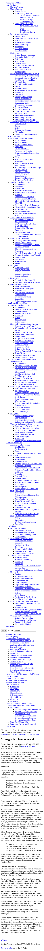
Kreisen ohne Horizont (23, 624)
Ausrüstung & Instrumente (20, 182)
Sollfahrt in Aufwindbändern (25, 368)
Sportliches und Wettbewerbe (21, 655)
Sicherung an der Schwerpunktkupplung (23, 558)
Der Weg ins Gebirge (18, 528)
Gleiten (17, 157)
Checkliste (19, 95)
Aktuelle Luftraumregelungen (21, 651)
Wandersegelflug (12, 637)
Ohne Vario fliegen (22, 437)
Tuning (17, 126)
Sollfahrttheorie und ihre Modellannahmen (24, 221)
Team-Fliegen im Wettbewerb (26, 501)
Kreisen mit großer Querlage (25, 620)
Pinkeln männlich (21, 49)
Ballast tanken (20, 322)
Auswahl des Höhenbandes (25, 389)
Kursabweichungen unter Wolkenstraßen (24, 400)
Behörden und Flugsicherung (21, 670)
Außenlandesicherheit (23, 99)
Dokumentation (21, 478)
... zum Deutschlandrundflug (16, 303)
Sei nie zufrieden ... (22, 149)
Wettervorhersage (16, 662)
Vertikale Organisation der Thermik (28, 253)
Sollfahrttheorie (20, 364)
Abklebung (19, 92)
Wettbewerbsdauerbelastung (25, 522)
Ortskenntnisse (20, 537)
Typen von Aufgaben (23, 466)
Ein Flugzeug (20, 36)
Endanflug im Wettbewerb (24, 499)
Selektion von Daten (22, 714)
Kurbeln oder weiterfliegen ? (25, 326)
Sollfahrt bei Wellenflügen (24, 599)
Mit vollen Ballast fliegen (24, 434)
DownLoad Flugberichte (19, 722)
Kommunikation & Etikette (25, 355)
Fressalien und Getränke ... (25, 84)
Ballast (17, 86)
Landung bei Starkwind (24, 587)
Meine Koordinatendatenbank (26, 712)
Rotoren (18, 263)
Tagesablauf (19, 493)
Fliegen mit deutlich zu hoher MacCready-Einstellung (26, 431)
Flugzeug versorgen (22, 109)
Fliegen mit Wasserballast (24, 339)
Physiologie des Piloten (23, 13)
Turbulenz (19, 547)
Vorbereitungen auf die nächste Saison (24, 122)
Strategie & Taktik (17, 491)
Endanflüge (19, 299)
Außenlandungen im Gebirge (26, 591)
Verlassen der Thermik (23, 151)
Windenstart (19, 61)
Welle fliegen (20, 595)
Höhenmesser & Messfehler (25, 193)
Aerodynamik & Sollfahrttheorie (22, 218)
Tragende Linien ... (22, 391)
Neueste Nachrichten (13, 634)
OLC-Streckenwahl (22, 409)
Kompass (18, 195)
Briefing (18, 574)
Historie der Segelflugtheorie (16, 678)
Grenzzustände (20, 295)
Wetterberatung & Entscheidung (27, 76)
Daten (17, 128)
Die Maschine (20, 184)
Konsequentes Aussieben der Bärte (28, 426)
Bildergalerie (10, 726)
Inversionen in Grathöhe (24, 549)
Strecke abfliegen (21, 276)
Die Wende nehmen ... (23, 507)
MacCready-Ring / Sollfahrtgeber (27, 207)
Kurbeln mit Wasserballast (24, 341)
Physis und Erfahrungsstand (25, 535)
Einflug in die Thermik (23, 332)
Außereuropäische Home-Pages (22, 645)
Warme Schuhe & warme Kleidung (28, 566)
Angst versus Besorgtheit (29, 26)
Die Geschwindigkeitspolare (25, 224)
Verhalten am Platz (22, 67)
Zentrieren (19, 147)
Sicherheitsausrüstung (23, 42)
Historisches (14, 653)
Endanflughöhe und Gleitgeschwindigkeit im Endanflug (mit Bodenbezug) (28, 234)
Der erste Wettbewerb (23, 457)
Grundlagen (14, 687)
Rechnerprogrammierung (24, 420)
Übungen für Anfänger (18, 284)
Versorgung (19, 47)
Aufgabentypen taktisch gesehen (27, 495)
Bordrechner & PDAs (23, 313)
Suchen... (10, 630)
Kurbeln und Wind (22, 347)
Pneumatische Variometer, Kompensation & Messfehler (25, 198)
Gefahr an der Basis (22, 349)
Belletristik (14, 701)
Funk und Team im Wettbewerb (26, 480)
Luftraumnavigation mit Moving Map (29, 422)
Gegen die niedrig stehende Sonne (27, 585)
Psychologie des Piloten (24, 24)
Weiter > (4, 940)
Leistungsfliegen (16, 695)
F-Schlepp (19, 59)
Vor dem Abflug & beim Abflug (27, 482)
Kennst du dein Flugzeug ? (25, 55)
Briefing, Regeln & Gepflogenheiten (28, 464)
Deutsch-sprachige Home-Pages (22, 641)
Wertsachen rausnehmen (24, 105)
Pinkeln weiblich (21, 51)
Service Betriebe (16, 647)
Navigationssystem (22, 449)
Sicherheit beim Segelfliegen (16, 680)
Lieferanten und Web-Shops (20, 659)
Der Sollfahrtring (21, 226)
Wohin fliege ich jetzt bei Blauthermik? (24, 164)
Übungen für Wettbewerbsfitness (22, 516)
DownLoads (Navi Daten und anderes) (20, 705)
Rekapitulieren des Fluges (24, 115)
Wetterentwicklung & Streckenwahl (28, 614)
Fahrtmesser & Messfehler (24, 190)
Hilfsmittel (19, 316)
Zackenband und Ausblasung (26, 382)
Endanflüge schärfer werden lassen (28, 441)
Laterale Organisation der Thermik (28, 255)
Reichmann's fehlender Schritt (26, 366)
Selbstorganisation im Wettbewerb (27, 468)
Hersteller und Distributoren (20, 657)
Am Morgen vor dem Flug (25, 80)
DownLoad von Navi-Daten (25, 720)
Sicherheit (14, 699)
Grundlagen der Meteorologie (26, 241)
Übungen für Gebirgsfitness (20, 616)
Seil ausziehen (20, 63)
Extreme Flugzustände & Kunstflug (28, 351)
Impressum (10, 626)
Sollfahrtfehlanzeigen (23, 376)
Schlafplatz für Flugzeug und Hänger (28, 453)
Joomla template (7, 948)
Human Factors (16, 9)
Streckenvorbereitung (23, 274)
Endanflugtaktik (21, 176)
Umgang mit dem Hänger (24, 65)
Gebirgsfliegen (15, 697)
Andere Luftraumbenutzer (24, 553)
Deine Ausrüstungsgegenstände (26, 38)
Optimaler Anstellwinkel (24, 378)
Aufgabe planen (21, 88)
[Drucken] (23, 746)
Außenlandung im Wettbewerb (26, 489)
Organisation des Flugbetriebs (26, 78)
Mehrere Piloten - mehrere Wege (27, 428)
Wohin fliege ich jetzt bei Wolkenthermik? (24, 160)
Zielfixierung (24, 30)
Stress (22, 28)
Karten (17, 272)
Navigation (14, 266)
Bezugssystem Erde (22, 270)
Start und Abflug (21, 476)
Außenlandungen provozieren (26, 301)
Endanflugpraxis (21, 487)
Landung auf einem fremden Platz (27, 101)
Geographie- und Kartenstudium (27, 134)
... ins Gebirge (11, 526)
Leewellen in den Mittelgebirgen (22, 668)
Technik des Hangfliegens (24, 178)
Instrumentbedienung (23, 130)
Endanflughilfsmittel (22, 211)
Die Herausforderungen (24, 541)
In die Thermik (20, 140)
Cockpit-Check (20, 124)
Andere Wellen (20, 261)
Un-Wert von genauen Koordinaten (28, 710)
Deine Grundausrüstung (19, 34)
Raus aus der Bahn (22, 103)
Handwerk (14, 455)
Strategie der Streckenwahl (25, 280)
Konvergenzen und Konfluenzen (27, 393)
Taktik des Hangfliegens (24, 578)
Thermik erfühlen (21, 143)
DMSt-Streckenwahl (22, 407)
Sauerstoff (19, 543)
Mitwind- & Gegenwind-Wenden (27, 395)
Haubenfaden (20, 188)
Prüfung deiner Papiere (23, 97)
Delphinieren (20, 336)
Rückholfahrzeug (21, 45)
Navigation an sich (22, 268)
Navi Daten (14, 707)
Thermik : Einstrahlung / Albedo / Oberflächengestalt (27, 246)
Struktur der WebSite (13, 3)
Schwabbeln (19, 439)
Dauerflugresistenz (27, 22)
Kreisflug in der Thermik (24, 145)
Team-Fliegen (20, 353)
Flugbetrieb (14, 53)
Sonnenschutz (20, 568)
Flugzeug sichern (21, 107)
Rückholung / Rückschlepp (25, 120)
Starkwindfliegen (21, 580)
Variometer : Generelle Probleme (27, 205)
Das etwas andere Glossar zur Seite (19, 703)
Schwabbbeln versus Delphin (26, 370)
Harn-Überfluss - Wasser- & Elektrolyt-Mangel (30, 16)
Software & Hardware (18, 649)
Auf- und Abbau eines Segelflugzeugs (23, 71)
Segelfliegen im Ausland (15, 682)
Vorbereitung (20, 459)
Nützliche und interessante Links (18, 639)
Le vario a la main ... (22, 172)
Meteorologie (20, 132)
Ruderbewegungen (22, 174)
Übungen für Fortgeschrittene (21, 424)
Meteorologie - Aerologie (19, 238)
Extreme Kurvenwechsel (24, 618)
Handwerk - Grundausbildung (21, 138)
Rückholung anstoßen (23, 117)
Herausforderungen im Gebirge (21, 539)
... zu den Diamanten (13, 136)
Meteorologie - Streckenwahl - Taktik (24, 386)
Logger (17, 451)
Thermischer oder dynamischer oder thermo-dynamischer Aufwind (28, 611)
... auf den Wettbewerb (14, 443)
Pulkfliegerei (19, 484)
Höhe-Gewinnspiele (22, 286)
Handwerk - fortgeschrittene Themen (24, 324)
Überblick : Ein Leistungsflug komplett (24, 74)
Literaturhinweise (12, 685)
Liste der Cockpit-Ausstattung (26, 309)
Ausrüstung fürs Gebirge (19, 555)
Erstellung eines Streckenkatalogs (27, 282)
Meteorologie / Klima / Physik (21, 664)
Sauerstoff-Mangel (26, 20)
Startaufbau (19, 474)
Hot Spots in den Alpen (23, 551)
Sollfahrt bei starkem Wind (25, 374)
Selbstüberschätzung (27, 32)
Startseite (4, 734)
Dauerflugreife (20, 291)
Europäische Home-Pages (19, 643)
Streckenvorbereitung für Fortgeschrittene (24, 417)
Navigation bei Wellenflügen (25, 597)
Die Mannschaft (21, 462)
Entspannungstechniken (24, 357)
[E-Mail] (32, 746)
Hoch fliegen (20, 397)
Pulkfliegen (19, 520)
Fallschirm (19, 186)
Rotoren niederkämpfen (24, 622)
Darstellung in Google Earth (25, 716)
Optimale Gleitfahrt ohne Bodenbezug (24, 229)
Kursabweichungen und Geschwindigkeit (24, 344)
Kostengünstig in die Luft (24, 57)
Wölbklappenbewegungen (24, 334)
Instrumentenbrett (21, 311)
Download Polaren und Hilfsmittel (23, 724)
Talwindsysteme (21, 607)
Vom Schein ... (11, 5)
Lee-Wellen (19, 259)
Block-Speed (20, 372)
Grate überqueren (21, 582)
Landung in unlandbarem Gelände (27, 589)
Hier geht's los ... (16, 7)
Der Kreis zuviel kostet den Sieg (27, 514)
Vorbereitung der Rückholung (26, 90)
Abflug (17, 518)
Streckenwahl (15, 278)
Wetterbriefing (20, 82)
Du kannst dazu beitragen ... (25, 718)
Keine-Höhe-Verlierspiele (24, 288)
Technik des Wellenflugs (24, 180)
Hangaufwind (20, 257)
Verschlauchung (21, 209)
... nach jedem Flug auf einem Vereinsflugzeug (26, 112)
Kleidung (18, 40)
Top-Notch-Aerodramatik (24, 384)
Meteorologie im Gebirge (24, 532)
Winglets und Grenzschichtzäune (27, 380)
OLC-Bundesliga (21, 411)
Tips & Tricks (15, 672)
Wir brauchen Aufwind (23, 243)
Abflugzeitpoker (21, 497)
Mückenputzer (20, 320)
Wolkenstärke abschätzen (24, 293)
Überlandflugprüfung (23, 297)
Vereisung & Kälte (22, 545)
